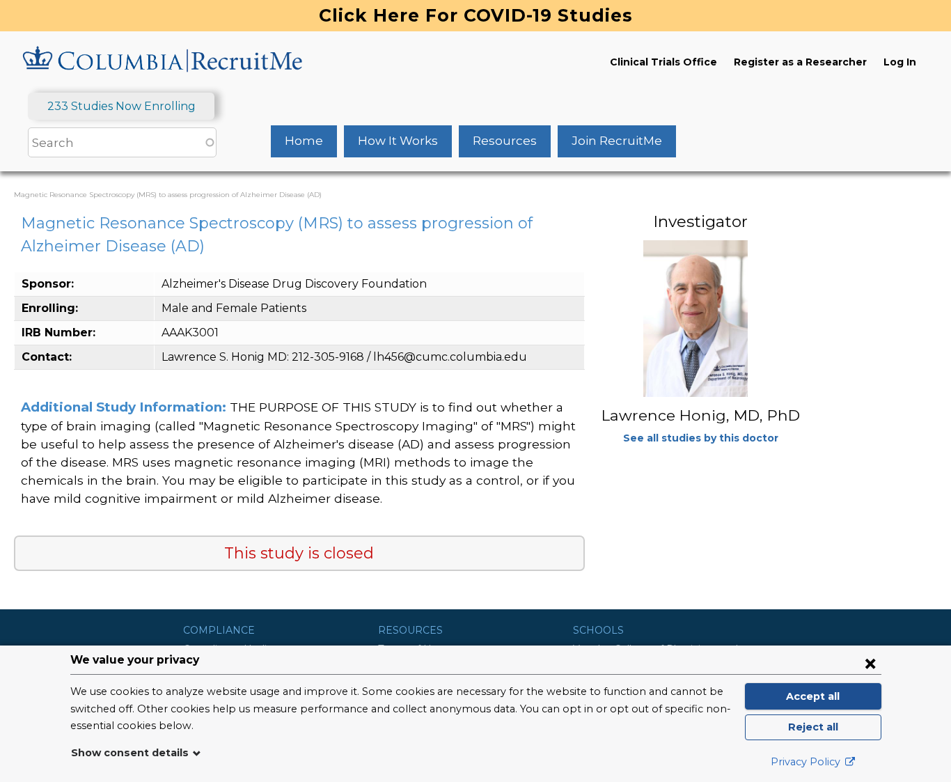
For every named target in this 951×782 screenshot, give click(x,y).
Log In (899, 62)
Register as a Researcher (800, 62)
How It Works (398, 141)
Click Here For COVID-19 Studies (476, 15)
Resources (505, 141)
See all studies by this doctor (700, 438)
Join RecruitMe (617, 141)
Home (304, 141)
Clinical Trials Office (663, 62)
